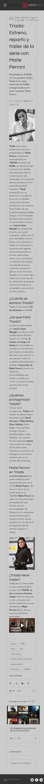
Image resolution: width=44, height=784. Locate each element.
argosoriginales (16, 664)
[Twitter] (41, 780)
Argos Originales (15, 675)
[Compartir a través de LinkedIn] (22, 683)
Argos (13, 649)
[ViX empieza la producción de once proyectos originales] (23, 715)
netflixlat (27, 669)
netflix (22, 644)
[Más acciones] (33, 18)
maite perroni (16, 654)
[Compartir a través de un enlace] (28, 683)
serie (21, 649)
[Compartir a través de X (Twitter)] (16, 683)
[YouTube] (32, 780)
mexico (13, 644)
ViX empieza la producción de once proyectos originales (23, 729)
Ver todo (31, 701)
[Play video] (22, 625)
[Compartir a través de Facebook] (10, 683)
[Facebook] (36, 780)
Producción (15, 669)
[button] (5, 5)
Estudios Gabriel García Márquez (23, 659)
